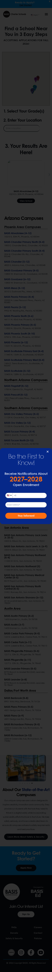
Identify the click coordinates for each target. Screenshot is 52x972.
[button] (47, 451)
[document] (26, 486)
